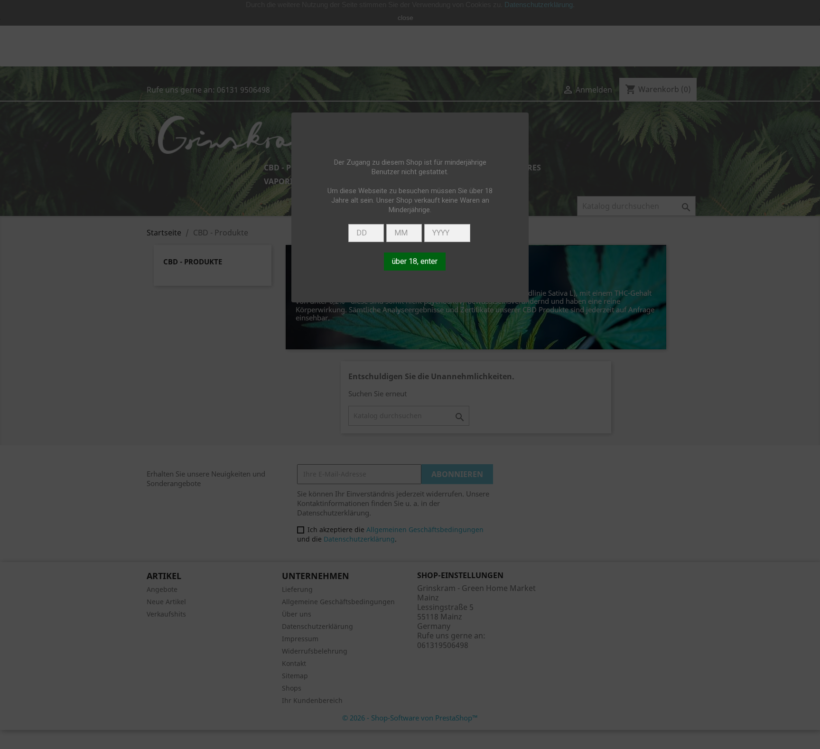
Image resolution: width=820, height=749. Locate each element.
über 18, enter (415, 261)
